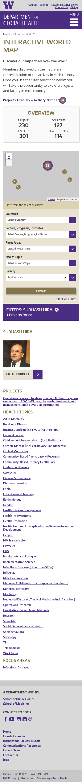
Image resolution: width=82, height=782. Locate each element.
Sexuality (9, 621)
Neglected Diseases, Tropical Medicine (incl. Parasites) (39, 599)
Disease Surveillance (16, 478)
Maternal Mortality (16, 588)
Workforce (10, 653)
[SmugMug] (30, 719)
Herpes (8, 535)
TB (5, 642)
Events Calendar (14, 736)
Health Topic (14, 257)
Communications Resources (22, 745)
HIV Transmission (14, 540)
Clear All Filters (66, 299)
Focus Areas (13, 242)
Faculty (10, 271)
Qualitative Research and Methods (26, 610)
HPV (6, 551)
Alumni (44, 5)
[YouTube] (12, 719)
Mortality (9, 594)
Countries (12, 214)
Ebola (7, 488)
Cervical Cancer (13, 435)
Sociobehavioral (14, 631)
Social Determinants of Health (23, 626)
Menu (74, 14)
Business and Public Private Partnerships (30, 429)
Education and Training (18, 494)
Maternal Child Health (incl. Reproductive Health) (35, 583)
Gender (8, 505)
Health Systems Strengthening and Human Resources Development (38, 528)
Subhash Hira (38, 309)
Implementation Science (19, 562)
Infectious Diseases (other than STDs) (28, 567)
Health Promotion (15, 521)
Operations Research (17, 605)
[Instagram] (18, 719)
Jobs (6, 759)
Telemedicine (11, 648)
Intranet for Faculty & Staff (21, 741)
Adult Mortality (13, 419)
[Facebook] (5, 719)
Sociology (9, 637)
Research (9, 615)
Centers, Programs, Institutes (24, 228)
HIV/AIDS (9, 545)
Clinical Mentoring (15, 451)
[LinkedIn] (24, 719)
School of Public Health (18, 699)
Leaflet (51, 199)
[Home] (21, 20)
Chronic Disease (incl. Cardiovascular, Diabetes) (34, 445)
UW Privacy (10, 778)
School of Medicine (16, 703)
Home (7, 34)
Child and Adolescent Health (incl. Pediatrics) (32, 440)
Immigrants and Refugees (20, 556)
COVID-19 (9, 472)
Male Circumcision (15, 578)
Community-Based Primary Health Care (29, 462)
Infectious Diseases (16, 667)
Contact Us (61, 7)
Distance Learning (15, 483)
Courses (33, 5)
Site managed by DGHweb (52, 778)
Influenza (9, 572)
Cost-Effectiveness (16, 467)
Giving (74, 7)
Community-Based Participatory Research (31, 456)
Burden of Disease (15, 424)
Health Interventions (17, 515)
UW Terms (27, 778)
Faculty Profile (18, 374)
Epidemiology (12, 499)
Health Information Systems (22, 510)
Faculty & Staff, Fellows (64, 5)
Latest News (11, 750)
